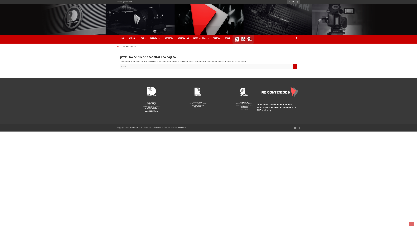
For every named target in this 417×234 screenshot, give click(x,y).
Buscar (295, 66)
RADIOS (132, 38)
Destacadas (183, 38)
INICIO (121, 38)
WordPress (182, 128)
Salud (227, 38)
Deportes (169, 38)
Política (217, 38)
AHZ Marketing (264, 110)
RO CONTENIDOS (136, 128)
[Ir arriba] (411, 224)
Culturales (155, 38)
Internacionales (201, 38)
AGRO (143, 38)
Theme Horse (156, 128)
